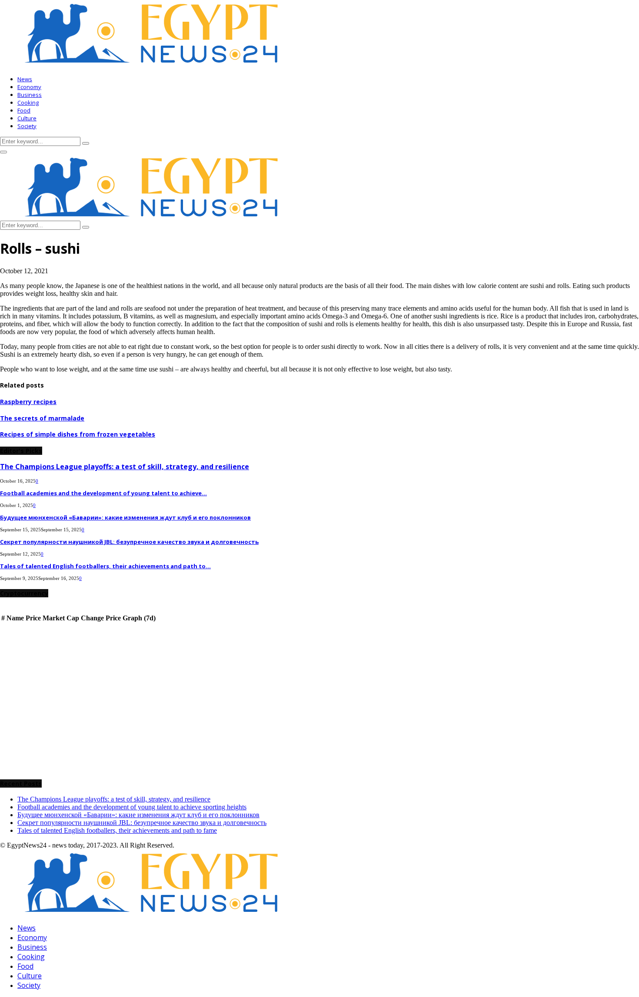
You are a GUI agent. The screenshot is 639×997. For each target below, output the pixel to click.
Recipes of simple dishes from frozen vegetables (77, 434)
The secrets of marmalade (42, 418)
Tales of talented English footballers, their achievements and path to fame (117, 830)
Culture (27, 118)
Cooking (28, 102)
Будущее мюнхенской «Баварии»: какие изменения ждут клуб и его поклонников (125, 517)
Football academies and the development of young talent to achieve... (103, 493)
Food (23, 110)
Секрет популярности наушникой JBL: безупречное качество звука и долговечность (129, 542)
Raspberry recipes (28, 401)
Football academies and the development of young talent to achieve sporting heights (131, 807)
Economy (29, 87)
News (24, 79)
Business (29, 95)
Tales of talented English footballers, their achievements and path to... (105, 566)
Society (27, 126)
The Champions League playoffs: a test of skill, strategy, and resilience (124, 466)
